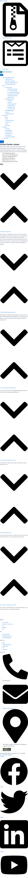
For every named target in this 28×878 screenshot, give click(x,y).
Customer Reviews (9, 120)
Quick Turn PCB (11, 109)
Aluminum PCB (11, 105)
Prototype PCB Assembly (14, 92)
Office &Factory (8, 132)
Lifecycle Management (10, 84)
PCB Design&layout (9, 110)
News (6, 118)
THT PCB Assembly (12, 90)
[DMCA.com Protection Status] (7, 750)
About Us (7, 128)
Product (7, 112)
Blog (6, 117)
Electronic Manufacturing (8, 77)
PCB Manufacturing (9, 99)
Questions (7, 125)
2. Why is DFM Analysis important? (7, 312)
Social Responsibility (10, 137)
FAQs (6, 123)
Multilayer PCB (11, 107)
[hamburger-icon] (1, 75)
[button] (14, 199)
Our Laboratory (8, 133)
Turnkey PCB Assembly (13, 94)
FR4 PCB (10, 100)
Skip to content (3, 0)
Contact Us (5, 138)
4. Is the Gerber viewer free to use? (8, 460)
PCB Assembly (8, 87)
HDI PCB (10, 102)
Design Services (9, 79)
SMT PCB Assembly (12, 89)
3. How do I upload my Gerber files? (8, 388)
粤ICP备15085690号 (8, 755)
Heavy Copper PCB (12, 104)
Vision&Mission (8, 130)
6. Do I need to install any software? (8, 605)
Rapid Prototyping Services (11, 82)
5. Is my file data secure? (5, 532)
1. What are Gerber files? (5, 231)
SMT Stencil (11, 97)
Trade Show (8, 122)
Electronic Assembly (10, 81)
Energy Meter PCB (9, 113)
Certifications (8, 135)
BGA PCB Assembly (12, 95)
